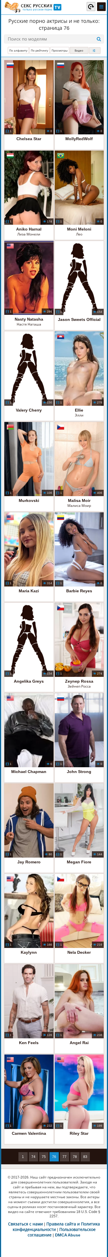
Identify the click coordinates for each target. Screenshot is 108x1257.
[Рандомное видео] (91, 6)
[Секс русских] (32, 7)
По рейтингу (39, 50)
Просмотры (60, 50)
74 (33, 1157)
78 (75, 1157)
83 (85, 1157)
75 (44, 1157)
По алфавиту (18, 50)
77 (64, 1157)
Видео (79, 50)
